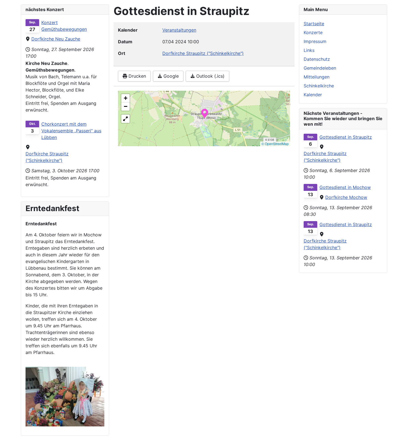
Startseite (314, 23)
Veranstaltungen (179, 30)
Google (170, 76)
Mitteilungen (316, 77)
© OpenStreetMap (275, 143)
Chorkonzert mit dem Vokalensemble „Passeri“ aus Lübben (71, 130)
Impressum (315, 41)
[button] (204, 113)
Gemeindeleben (320, 68)
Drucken (136, 76)
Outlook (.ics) (210, 76)
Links (309, 50)
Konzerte (313, 32)
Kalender (313, 94)
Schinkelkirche (319, 85)
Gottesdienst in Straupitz (345, 137)
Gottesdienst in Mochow (345, 187)
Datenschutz (317, 59)
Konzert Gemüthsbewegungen (64, 26)
